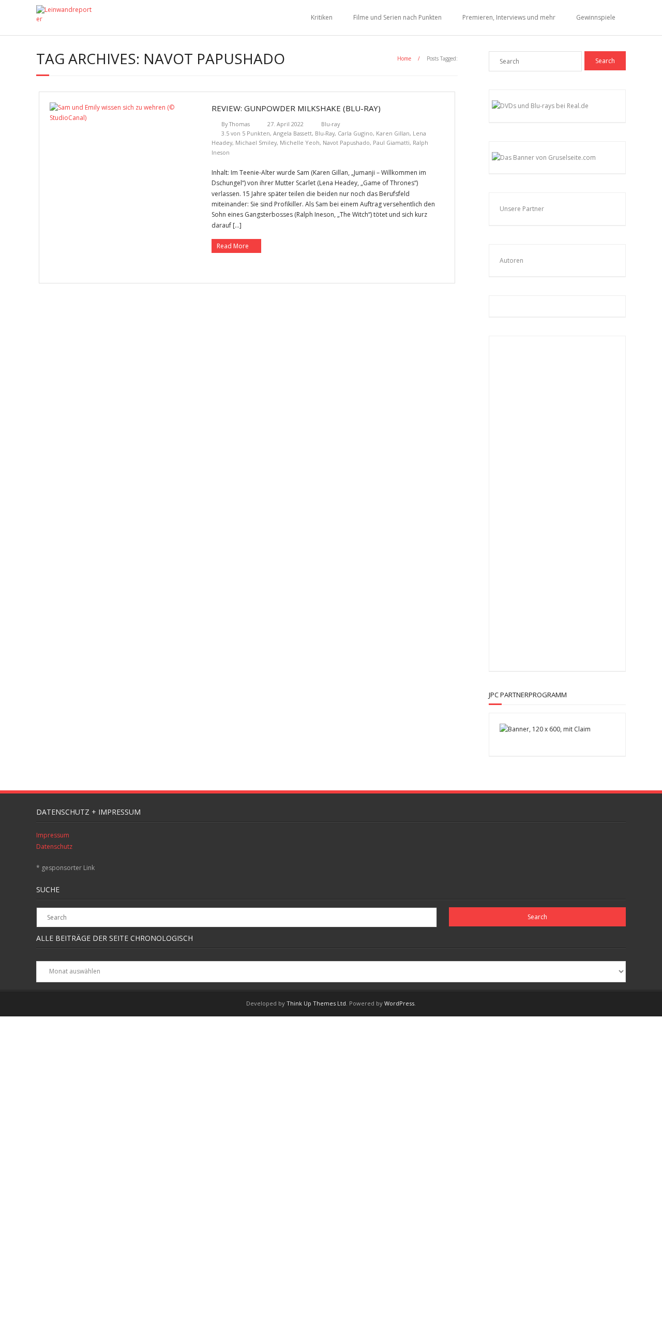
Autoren (511, 260)
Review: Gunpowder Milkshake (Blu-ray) (296, 108)
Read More (233, 246)
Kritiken (322, 17)
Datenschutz (54, 846)
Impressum (52, 835)
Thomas (239, 124)
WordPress (399, 1003)
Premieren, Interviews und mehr (508, 17)
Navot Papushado (346, 142)
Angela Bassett (292, 133)
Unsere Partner (522, 208)
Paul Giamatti (391, 142)
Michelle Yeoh (300, 142)
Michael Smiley (256, 142)
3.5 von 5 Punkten (245, 133)
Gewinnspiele (595, 17)
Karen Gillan (393, 133)
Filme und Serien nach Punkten (397, 17)
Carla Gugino (355, 133)
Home (404, 58)
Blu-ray (330, 124)
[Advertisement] (566, 502)
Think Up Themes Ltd (316, 1003)
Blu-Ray (325, 133)
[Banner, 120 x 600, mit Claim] (545, 729)
